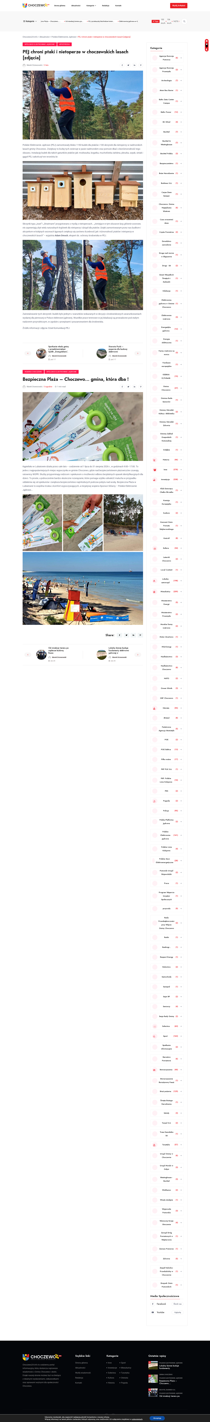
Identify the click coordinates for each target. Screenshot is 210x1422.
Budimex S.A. (170, 1390)
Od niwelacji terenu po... (94, 21)
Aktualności (75, 6)
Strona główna (59, 6)
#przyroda (64, 44)
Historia (111, 1383)
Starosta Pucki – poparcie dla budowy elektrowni (118, 349)
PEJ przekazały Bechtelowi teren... (121, 21)
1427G (175, 21)
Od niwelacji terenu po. (169, 1396)
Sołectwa (112, 1373)
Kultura (111, 1378)
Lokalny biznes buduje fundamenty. (169, 1367)
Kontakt (118, 6)
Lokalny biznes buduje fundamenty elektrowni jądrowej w (119, 650)
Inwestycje (112, 1368)
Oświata (124, 1378)
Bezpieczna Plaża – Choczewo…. (168, 1382)
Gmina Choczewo (165, 1374)
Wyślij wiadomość (83, 1373)
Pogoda (124, 1383)
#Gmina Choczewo (33, 372)
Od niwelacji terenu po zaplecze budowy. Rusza (58, 650)
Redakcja (105, 6)
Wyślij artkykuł (178, 5)
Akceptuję (157, 1418)
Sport (123, 1363)
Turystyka (125, 1373)
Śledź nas (178, 1304)
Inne (110, 1363)
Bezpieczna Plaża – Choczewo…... (67, 21)
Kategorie (90, 6)
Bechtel (162, 1390)
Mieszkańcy (126, 1368)
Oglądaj (177, 1312)
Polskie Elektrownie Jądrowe (171, 1363)
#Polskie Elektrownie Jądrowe (40, 44)
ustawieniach (137, 1419)
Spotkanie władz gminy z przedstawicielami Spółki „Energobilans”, (58, 349)
